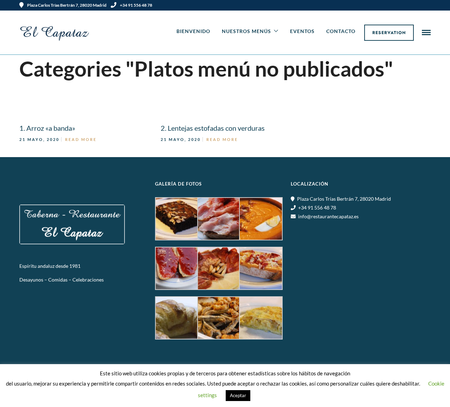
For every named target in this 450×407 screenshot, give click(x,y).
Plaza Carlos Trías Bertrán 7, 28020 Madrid (344, 199)
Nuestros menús (246, 31)
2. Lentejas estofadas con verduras (213, 128)
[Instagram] (428, 5)
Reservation (389, 33)
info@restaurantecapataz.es (328, 216)
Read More (81, 139)
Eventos (302, 31)
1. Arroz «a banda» (47, 128)
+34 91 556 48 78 (136, 5)
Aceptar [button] (238, 395)
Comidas (58, 280)
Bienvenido (193, 31)
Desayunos (31, 280)
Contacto (340, 31)
